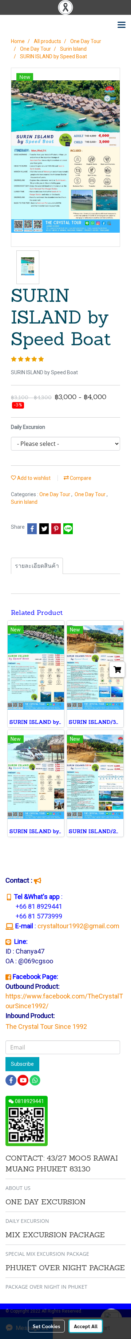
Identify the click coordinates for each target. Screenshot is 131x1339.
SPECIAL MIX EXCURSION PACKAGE (47, 1253)
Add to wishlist (33, 478)
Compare (80, 478)
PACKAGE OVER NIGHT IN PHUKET (46, 1286)
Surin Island (24, 502)
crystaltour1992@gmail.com (79, 926)
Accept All (86, 1326)
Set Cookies (46, 1326)
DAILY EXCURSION (27, 1220)
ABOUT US (18, 1187)
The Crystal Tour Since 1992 (46, 1026)
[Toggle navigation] (122, 25)
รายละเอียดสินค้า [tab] (37, 565)
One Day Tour (55, 494)
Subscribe (22, 1064)
